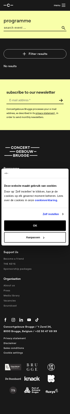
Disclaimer (10, 343)
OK (35, 225)
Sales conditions (14, 348)
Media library (12, 295)
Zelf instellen (51, 214)
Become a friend (14, 258)
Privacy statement (15, 338)
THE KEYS (10, 263)
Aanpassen (33, 237)
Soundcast (10, 305)
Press (7, 290)
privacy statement (45, 113)
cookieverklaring (46, 199)
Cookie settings (13, 352)
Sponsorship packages (18, 268)
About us (9, 285)
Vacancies (10, 300)
